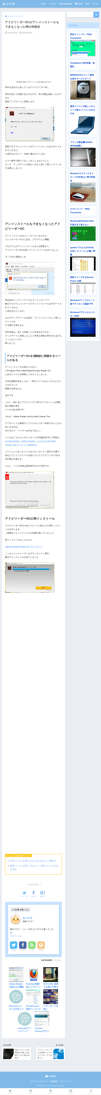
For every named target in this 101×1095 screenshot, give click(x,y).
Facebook (23, 950)
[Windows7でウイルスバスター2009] (83, 327)
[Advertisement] (33, 57)
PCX (87, 4)
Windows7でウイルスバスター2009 (82, 314)
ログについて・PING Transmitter (80, 211)
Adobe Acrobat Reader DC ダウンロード (23, 546)
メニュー (70, 1093)
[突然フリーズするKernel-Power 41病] (83, 288)
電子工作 (78, 4)
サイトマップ (65, 1081)
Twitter (14, 950)
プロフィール (16, 936)
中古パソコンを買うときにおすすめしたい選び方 (33, 861)
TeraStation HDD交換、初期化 (82, 65)
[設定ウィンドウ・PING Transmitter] (83, 48)
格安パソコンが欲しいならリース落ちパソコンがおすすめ (82, 110)
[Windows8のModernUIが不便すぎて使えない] (83, 233)
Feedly (32, 950)
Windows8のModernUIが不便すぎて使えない (82, 223)
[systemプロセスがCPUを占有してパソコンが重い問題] (83, 264)
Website (41, 950)
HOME (52, 1076)
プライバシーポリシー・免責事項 (44, 1081)
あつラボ (9, 3)
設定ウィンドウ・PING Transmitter (81, 36)
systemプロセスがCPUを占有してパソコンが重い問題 (82, 251)
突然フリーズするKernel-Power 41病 (82, 279)
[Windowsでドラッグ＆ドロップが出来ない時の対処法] (83, 192)
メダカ (43, 4)
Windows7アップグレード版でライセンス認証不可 (82, 302)
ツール (95, 4)
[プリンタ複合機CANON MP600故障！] (83, 157)
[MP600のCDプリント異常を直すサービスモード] (83, 90)
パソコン (52, 4)
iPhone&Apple (65, 4)
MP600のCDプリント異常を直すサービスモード (82, 77)
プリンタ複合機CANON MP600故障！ (81, 144)
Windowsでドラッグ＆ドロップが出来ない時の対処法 (82, 177)
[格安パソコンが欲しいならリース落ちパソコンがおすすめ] (83, 125)
